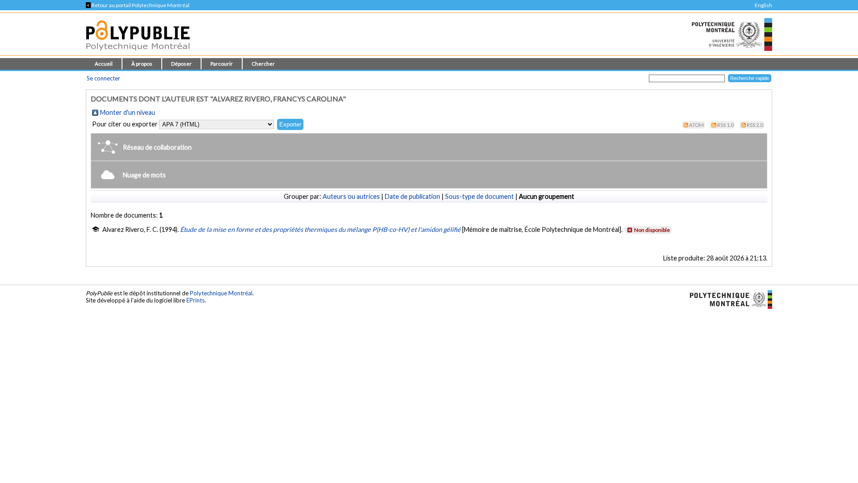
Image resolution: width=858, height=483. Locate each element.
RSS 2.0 (755, 125)
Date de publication (412, 196)
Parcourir (221, 64)
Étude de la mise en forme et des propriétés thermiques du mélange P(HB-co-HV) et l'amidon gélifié (320, 229)
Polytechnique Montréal (221, 293)
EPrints (195, 300)
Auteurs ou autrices (351, 196)
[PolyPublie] (138, 53)
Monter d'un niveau (127, 112)
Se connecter (103, 78)
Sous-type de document (479, 196)
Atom (696, 125)
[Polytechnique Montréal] (727, 298)
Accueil (104, 64)
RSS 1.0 (725, 125)
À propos (141, 64)
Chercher (263, 64)
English (763, 5)
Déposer (181, 64)
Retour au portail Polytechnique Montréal (137, 5)
